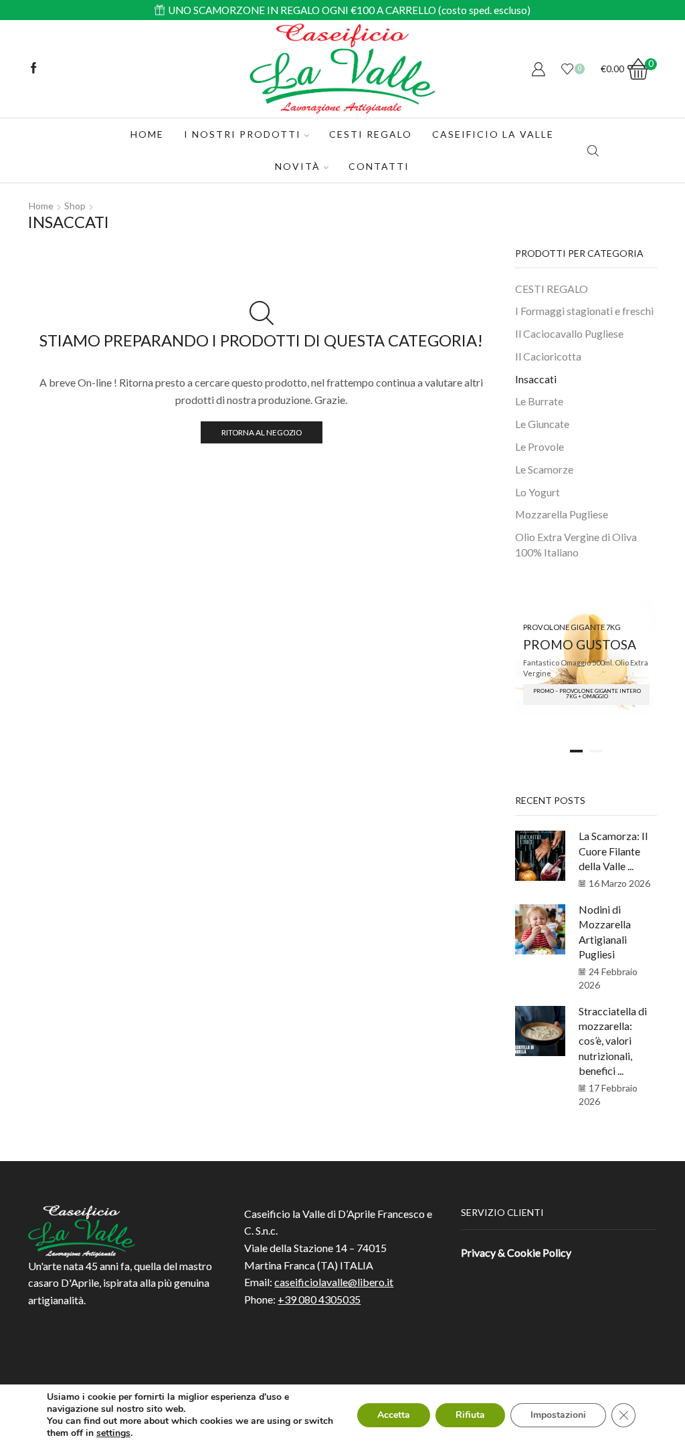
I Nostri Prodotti (242, 134)
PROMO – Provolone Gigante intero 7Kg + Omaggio (587, 694)
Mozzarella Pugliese (561, 514)
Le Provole (539, 446)
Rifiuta (470, 1415)
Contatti (379, 166)
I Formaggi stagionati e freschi (584, 310)
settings (113, 1433)
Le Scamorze (544, 469)
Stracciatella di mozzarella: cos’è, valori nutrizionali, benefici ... (613, 1041)
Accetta (393, 1415)
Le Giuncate (542, 423)
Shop (75, 205)
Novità (297, 166)
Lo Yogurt (537, 492)
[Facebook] (33, 69)
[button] (576, 751)
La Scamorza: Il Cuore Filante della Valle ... (613, 850)
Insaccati (536, 379)
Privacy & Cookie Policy (516, 1252)
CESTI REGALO (370, 134)
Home (147, 134)
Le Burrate (539, 401)
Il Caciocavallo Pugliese (569, 333)
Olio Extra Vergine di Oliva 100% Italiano (576, 544)
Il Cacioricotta (548, 356)
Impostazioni (558, 1415)
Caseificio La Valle (493, 134)
